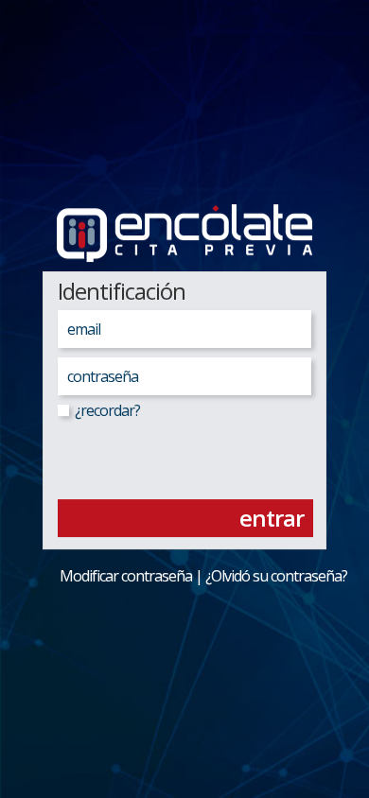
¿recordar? (106, 410)
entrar (271, 517)
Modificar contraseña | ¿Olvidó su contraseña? (191, 575)
